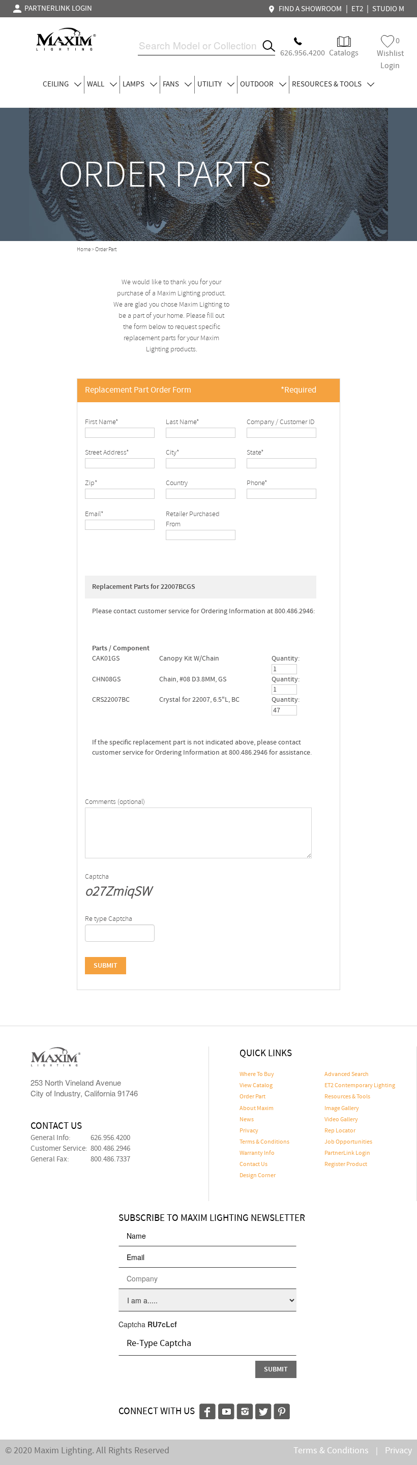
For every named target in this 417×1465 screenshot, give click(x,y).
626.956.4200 (110, 1138)
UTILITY (210, 84)
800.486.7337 (110, 1159)
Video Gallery (341, 1120)
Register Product (345, 1164)
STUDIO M (388, 9)
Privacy (249, 1131)
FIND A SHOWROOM (308, 9)
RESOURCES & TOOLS (327, 84)
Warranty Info (257, 1153)
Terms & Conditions (264, 1142)
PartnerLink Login (347, 1153)
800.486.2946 (110, 1149)
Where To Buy (257, 1074)
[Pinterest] (282, 1411)
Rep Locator (339, 1131)
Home (84, 249)
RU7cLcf (162, 1324)
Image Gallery (341, 1108)
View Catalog (256, 1086)
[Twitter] (263, 1411)
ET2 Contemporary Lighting (359, 1086)
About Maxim (257, 1108)
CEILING (56, 84)
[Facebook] (207, 1411)
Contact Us (253, 1164)
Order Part (252, 1097)
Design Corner (258, 1176)
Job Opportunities (348, 1142)
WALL (96, 84)
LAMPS (134, 84)
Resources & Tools (347, 1097)
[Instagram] (244, 1411)
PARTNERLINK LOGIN (56, 9)
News (247, 1120)
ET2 (357, 9)
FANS (172, 84)
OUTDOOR (257, 84)
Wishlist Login (390, 53)
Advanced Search (346, 1074)
